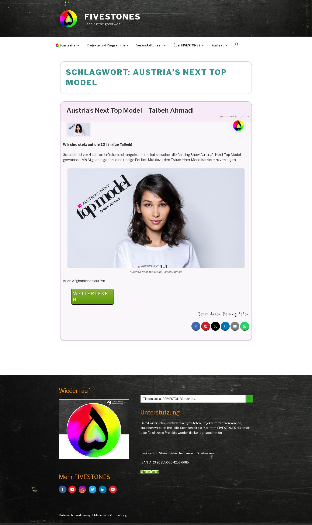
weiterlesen (90, 298)
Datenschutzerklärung (75, 515)
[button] (237, 44)
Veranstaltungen (149, 45)
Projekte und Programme (106, 45)
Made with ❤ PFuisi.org (110, 515)
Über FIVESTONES (186, 45)
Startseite (68, 45)
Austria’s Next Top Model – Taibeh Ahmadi (130, 110)
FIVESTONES (112, 16)
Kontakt (217, 45)
